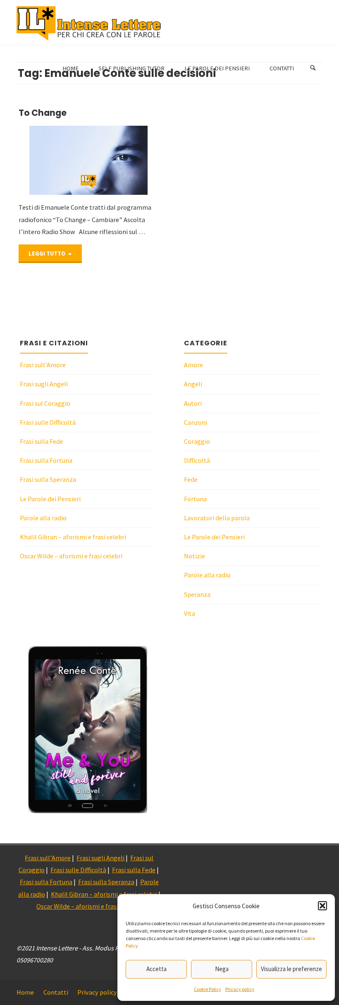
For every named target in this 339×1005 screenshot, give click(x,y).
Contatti (55, 992)
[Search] (313, 68)
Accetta (156, 969)
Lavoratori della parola (217, 518)
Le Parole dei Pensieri (50, 499)
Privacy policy (239, 989)
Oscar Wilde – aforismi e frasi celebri (71, 556)
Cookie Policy (207, 989)
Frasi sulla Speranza (48, 479)
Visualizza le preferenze (291, 969)
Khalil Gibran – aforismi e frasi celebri (73, 537)
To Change (43, 113)
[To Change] (123, 160)
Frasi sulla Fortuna (46, 460)
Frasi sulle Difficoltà (48, 422)
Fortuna (195, 499)
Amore (193, 365)
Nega (222, 969)
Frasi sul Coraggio (45, 403)
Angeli (193, 384)
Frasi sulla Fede (41, 441)
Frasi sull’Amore (43, 365)
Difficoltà (197, 460)
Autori (193, 403)
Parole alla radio (43, 518)
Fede (191, 479)
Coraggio (197, 441)
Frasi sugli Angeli (44, 384)
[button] (322, 906)
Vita (189, 613)
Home (25, 992)
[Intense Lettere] (89, 23)
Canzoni (195, 422)
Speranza (197, 594)
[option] (87, 729)
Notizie (194, 556)
